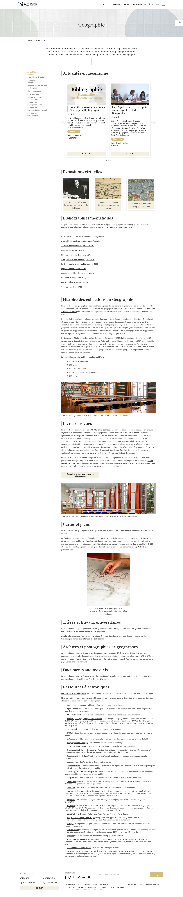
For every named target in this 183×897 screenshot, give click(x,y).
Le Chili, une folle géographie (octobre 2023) (80, 264)
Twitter (78, 877)
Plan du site (70, 887)
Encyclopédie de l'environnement (80, 746)
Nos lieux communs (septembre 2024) (77, 255)
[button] (149, 4)
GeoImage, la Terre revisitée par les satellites (86, 772)
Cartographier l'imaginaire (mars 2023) (77, 273)
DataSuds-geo (72, 739)
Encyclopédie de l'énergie (77, 743)
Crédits (121, 885)
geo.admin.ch (72, 762)
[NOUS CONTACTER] (179, 23)
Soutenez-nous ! (139, 4)
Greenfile (71, 787)
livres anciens (90, 453)
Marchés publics (152, 885)
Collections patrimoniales (76, 662)
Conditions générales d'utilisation (81, 885)
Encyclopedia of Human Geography (82, 750)
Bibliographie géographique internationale (84, 719)
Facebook (65, 877)
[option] (86, 119)
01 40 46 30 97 (28, 882)
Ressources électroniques (119, 4)
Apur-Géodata (73, 709)
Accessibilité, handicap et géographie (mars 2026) (82, 241)
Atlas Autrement (74, 715)
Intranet (82, 887)
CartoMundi (72, 729)
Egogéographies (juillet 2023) (73, 269)
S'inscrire (102, 4)
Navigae (70, 824)
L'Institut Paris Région (76, 814)
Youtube (89, 877)
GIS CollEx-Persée (124, 347)
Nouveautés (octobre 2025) (72, 250)
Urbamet (70, 851)
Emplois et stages (135, 885)
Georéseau (71, 782)
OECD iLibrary (73, 830)
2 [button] (108, 160)
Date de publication (75, 136)
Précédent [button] (63, 122)
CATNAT (70, 733)
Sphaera (70, 836)
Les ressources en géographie (73, 693)
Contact (39, 888)
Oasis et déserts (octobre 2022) (74, 282)
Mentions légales (108, 885)
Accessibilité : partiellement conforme (106, 887)
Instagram (70, 877)
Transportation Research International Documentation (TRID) (93, 839)
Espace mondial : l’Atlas (77, 756)
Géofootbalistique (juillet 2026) (119, 227)
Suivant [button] (153, 122)
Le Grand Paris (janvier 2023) (73, 278)
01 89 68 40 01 (51, 882)
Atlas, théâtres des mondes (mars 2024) (78, 259)
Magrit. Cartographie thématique (81, 818)
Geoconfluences (73, 766)
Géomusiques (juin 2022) (71, 287)
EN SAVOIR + (86, 154)
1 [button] (106, 160)
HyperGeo (71, 800)
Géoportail (71, 778)
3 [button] (110, 160)
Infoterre (71, 806)
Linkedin (74, 877)
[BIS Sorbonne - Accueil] (27, 4)
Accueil (30, 40)
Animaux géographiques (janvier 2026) (77, 246)
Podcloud (83, 877)
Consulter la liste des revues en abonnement (80, 475)
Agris (69, 705)
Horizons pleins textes (76, 791)
